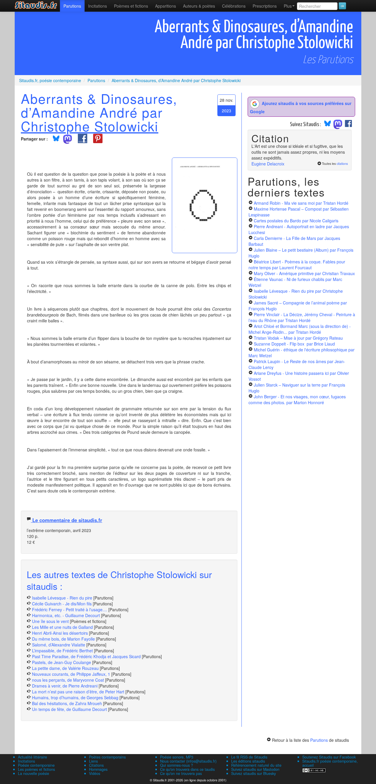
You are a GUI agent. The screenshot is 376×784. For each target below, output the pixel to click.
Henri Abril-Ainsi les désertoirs (60, 633)
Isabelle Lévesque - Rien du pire (62, 598)
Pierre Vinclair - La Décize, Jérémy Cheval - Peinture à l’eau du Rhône (302, 317)
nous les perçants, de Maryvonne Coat (68, 680)
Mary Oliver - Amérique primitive (304, 273)
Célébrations (234, 6)
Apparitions (165, 6)
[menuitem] (72, 6)
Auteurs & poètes (199, 6)
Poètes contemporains (107, 757)
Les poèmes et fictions (36, 769)
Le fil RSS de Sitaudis (249, 757)
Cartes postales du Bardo (296, 220)
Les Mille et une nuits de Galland (62, 627)
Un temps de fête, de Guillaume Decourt (69, 709)
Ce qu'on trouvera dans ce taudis (187, 769)
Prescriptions (265, 6)
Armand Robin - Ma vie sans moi (301, 203)
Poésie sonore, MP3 (176, 757)
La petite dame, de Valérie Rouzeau (65, 668)
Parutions (72, 6)
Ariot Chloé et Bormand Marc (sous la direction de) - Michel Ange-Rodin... (300, 329)
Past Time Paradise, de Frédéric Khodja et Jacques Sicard (86, 656)
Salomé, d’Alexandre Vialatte (58, 645)
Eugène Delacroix (267, 164)
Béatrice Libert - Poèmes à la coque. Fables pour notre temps (297, 264)
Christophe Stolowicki (89, 125)
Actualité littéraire (32, 757)
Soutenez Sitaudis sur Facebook (329, 757)
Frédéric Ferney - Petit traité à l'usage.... (69, 609)
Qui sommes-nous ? (176, 765)
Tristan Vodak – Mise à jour (298, 338)
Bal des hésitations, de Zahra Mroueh (67, 703)
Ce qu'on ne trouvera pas (181, 773)
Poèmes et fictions (131, 6)
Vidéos (94, 773)
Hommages (98, 769)
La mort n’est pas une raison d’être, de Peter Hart (78, 692)
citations (342, 163)
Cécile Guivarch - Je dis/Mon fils (62, 604)
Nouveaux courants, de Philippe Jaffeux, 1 (71, 674)
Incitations (26, 761)
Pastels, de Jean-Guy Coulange (61, 662)
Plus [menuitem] (288, 6)
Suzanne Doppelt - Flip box (294, 344)
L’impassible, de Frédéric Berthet (62, 650)
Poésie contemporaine (36, 765)
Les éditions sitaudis (248, 761)
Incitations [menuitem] (97, 6)
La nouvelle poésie (33, 773)
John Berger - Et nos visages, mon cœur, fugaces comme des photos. (297, 399)
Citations (96, 765)
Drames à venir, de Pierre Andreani (65, 686)
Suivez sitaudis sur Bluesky (253, 773)
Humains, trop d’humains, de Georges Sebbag (75, 697)
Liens (93, 761)
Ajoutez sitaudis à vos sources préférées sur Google (300, 107)
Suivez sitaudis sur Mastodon (255, 769)
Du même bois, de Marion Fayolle (63, 639)
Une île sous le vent (50, 621)
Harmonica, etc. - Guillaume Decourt (66, 615)
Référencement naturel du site (256, 765)
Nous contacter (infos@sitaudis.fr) (188, 761)
